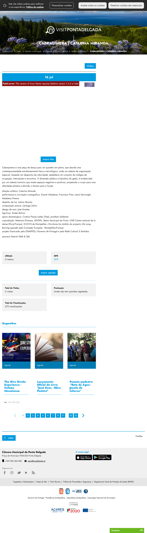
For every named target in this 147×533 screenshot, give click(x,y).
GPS (56, 259)
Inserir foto (48, 159)
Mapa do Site (41, 481)
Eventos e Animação (33, 51)
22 (71, 415)
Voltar (10, 438)
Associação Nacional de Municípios (101, 497)
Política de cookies (34, 7)
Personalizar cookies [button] (61, 5)
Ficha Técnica (55, 481)
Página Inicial (7, 51)
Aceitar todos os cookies (93, 5)
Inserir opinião (48, 272)
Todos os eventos (78, 51)
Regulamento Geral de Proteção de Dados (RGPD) (114, 481)
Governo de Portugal (36, 497)
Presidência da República (55, 497)
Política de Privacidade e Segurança (77, 481)
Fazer (19, 51)
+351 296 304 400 (13, 461)
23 (76, 415)
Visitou (90, 66)
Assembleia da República (76, 497)
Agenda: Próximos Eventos (57, 51)
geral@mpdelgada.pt (36, 461)
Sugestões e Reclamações (23, 481)
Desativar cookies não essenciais (126, 5)
